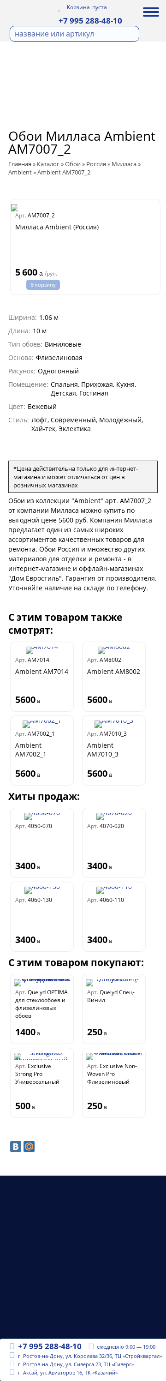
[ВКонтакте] (15, 1146)
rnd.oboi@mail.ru (46, 1314)
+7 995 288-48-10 (90, 20)
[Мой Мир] (29, 1146)
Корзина (78, 7)
